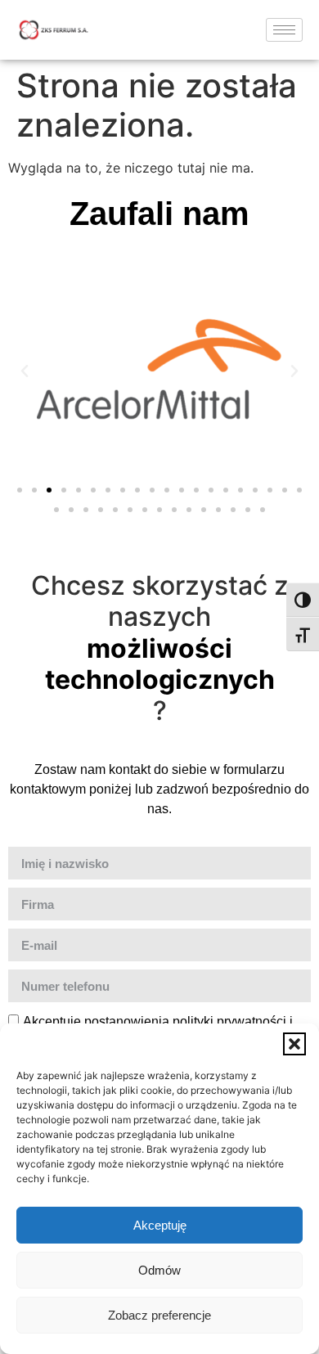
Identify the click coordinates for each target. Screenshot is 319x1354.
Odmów (159, 1270)
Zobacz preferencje (159, 1315)
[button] (294, 1044)
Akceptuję (159, 1225)
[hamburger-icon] (284, 30)
